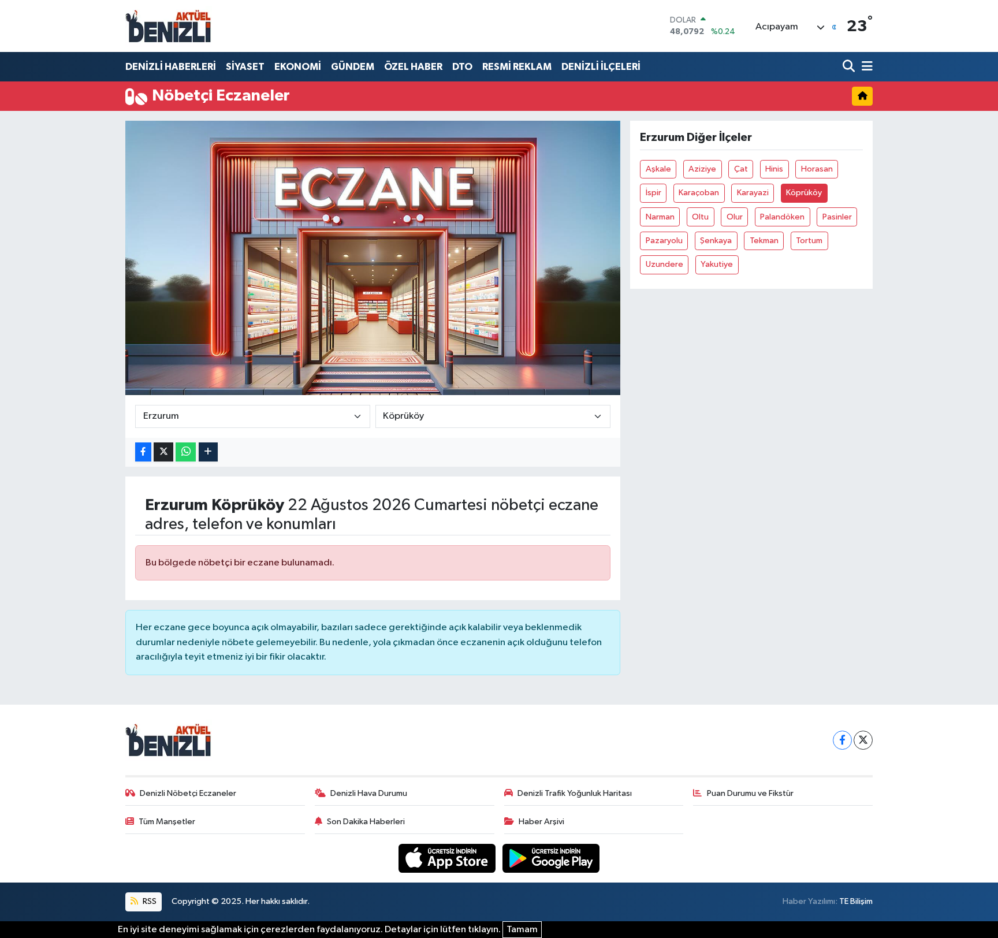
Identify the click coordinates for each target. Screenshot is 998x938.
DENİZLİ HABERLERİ (170, 67)
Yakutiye (717, 264)
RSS (149, 901)
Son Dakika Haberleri (366, 821)
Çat (741, 169)
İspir (653, 192)
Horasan (817, 169)
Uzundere (664, 264)
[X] (863, 740)
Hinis (774, 169)
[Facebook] (842, 740)
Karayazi (753, 192)
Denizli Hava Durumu (368, 793)
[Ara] (850, 66)
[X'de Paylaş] (163, 451)
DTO (462, 67)
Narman (660, 217)
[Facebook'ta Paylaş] (143, 451)
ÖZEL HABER (413, 67)
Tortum (809, 240)
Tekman (764, 240)
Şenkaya (716, 240)
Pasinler (837, 217)
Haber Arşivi (541, 821)
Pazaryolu (664, 240)
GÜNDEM (352, 67)
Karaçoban (699, 192)
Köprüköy (804, 192)
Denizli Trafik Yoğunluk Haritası (574, 793)
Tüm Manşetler (167, 821)
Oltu (700, 217)
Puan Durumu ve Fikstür (750, 793)
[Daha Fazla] (208, 451)
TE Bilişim (856, 901)
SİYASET (245, 67)
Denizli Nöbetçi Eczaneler (188, 793)
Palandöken (782, 217)
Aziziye (702, 169)
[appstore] (448, 858)
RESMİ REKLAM (517, 67)
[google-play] (551, 858)
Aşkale (658, 169)
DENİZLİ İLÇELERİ (600, 67)
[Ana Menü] (865, 66)
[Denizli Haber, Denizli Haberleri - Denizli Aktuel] (168, 26)
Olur (735, 217)
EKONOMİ (297, 67)
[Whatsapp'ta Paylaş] (186, 451)
